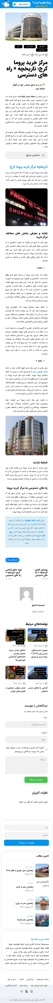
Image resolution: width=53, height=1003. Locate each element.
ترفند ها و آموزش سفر (39, 985)
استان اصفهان (40, 669)
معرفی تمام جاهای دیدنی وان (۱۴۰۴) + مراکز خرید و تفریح (39, 654)
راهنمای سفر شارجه (25, 919)
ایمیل (44, 732)
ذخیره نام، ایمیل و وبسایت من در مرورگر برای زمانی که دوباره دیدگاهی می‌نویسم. (25, 749)
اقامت (21, 979)
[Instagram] (31, 991)
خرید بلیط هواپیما (32, 520)
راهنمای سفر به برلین (24, 903)
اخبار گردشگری (11, 985)
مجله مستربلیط (43, 979)
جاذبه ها (42, 46)
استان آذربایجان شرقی (17, 633)
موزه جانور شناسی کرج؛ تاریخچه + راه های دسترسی (13, 573)
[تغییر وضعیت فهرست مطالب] (43, 155)
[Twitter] (26, 991)
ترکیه (43, 631)
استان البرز (29, 46)
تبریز (12, 638)
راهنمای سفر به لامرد (24, 887)
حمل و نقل (29, 866)
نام (45, 717)
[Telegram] (21, 991)
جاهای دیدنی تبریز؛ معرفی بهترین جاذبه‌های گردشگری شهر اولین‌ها (17, 655)
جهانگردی (42, 635)
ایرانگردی (20, 638)
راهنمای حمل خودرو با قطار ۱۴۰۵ (19, 870)
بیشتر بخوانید (37, 611)
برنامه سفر (24, 985)
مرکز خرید (42, 50)
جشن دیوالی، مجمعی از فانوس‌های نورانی (16, 689)
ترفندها (30, 883)
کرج (18, 46)
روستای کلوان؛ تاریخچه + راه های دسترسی (41, 573)
